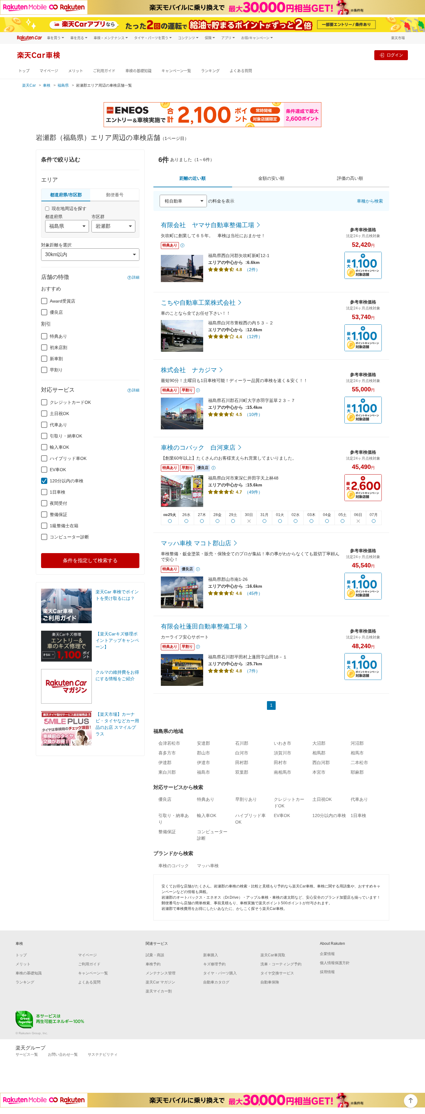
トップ (24, 71)
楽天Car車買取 (272, 955)
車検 (46, 85)
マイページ (49, 71)
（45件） (254, 593)
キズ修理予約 (214, 964)
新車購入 (210, 955)
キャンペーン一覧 (176, 71)
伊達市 (203, 762)
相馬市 (357, 752)
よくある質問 (241, 71)
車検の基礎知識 (138, 71)
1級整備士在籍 (64, 525)
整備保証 (58, 514)
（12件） (254, 336)
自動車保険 (269, 982)
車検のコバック (173, 865)
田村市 (280, 762)
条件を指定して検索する (90, 560)
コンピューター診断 (69, 536)
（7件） (252, 670)
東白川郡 (167, 772)
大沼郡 (318, 743)
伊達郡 (164, 762)
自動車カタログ (216, 982)
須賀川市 (282, 752)
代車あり (58, 424)
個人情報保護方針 (335, 963)
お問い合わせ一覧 (63, 1054)
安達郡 (203, 743)
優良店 (56, 312)
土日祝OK (59, 413)
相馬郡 (318, 752)
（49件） (254, 492)
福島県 (63, 85)
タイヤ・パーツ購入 (220, 973)
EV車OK (58, 469)
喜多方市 (167, 752)
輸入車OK (59, 447)
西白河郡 (321, 762)
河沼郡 (357, 743)
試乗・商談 (155, 955)
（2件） (252, 269)
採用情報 (327, 972)
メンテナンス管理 (160, 973)
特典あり (58, 336)
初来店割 (58, 347)
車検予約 (153, 964)
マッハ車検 (208, 865)
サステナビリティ (103, 1054)
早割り (56, 369)
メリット (75, 71)
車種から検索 (370, 200)
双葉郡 (241, 772)
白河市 (241, 752)
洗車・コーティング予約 (280, 964)
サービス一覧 (27, 1054)
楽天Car (29, 85)
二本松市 (359, 762)
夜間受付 (58, 503)
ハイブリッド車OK (68, 458)
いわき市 (282, 743)
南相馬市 (282, 772)
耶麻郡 (357, 772)
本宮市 (318, 772)
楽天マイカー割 (159, 991)
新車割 (56, 358)
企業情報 (327, 954)
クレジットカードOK (70, 402)
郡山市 (203, 752)
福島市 (203, 772)
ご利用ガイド (104, 71)
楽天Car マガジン (160, 982)
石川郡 (241, 743)
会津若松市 (169, 743)
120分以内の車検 (66, 480)
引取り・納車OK (66, 435)
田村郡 (241, 762)
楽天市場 (398, 38)
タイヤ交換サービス (277, 973)
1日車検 (57, 492)
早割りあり (246, 799)
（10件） (254, 414)
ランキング (210, 71)
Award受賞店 (62, 301)
